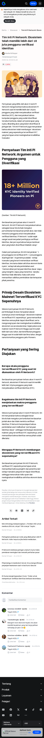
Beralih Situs (9, 21)
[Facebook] (16, 511)
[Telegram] (28, 511)
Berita (4, 30)
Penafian (32, 503)
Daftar (33, 3)
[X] (11, 511)
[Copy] (33, 511)
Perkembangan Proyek (9, 57)
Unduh (37, 732)
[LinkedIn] (22, 511)
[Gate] (4, 3)
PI (3, 64)
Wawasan (14, 30)
